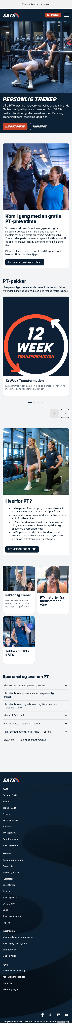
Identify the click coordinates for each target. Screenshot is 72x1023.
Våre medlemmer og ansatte (18, 937)
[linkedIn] (58, 1015)
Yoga (5, 910)
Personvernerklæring (14, 970)
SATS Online (9, 904)
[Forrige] (54, 413)
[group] (36, 346)
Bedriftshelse (10, 949)
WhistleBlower (10, 833)
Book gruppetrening (13, 860)
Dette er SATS (10, 795)
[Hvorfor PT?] (36, 461)
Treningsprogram (12, 916)
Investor (7, 826)
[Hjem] (11, 15)
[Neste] (65, 413)
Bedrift (6, 801)
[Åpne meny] (66, 15)
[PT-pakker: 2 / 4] (35, 402)
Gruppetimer (9, 866)
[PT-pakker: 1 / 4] (30, 402)
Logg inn (7, 983)
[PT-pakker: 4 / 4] (43, 402)
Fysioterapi (8, 879)
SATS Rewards (10, 820)
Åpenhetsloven (11, 839)
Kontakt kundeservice (14, 977)
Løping (6, 922)
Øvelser (7, 891)
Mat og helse (9, 956)
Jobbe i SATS (10, 808)
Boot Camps (9, 885)
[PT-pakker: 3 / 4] (39, 402)
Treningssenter (11, 845)
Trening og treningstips (15, 943)
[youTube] (66, 1015)
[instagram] (50, 1015)
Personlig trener (11, 872)
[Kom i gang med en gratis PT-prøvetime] (36, 176)
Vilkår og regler (11, 989)
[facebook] (42, 1015)
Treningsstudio (10, 897)
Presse (6, 814)
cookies (61, 1021)
